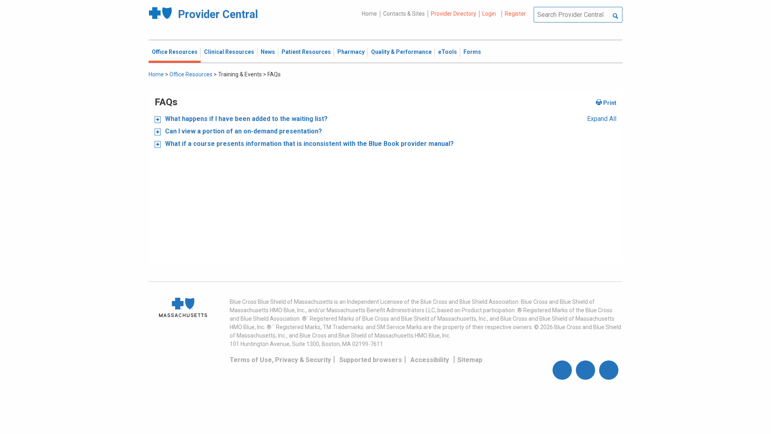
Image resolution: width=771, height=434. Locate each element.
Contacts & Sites (404, 13)
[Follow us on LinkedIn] (608, 370)
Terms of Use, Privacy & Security (280, 360)
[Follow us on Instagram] (585, 370)
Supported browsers (370, 360)
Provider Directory (453, 13)
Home (369, 13)
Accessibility (429, 360)
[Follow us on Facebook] (562, 370)
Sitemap (469, 360)
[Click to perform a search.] (615, 16)
